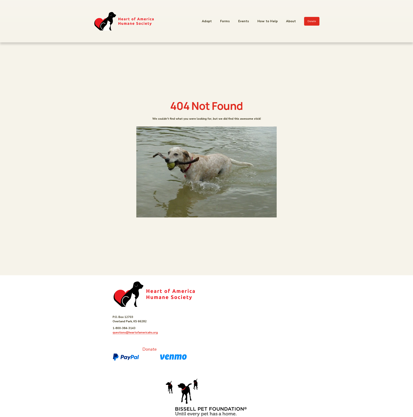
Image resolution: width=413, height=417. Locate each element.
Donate (311, 21)
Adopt (207, 21)
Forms (225, 21)
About (291, 21)
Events (243, 21)
